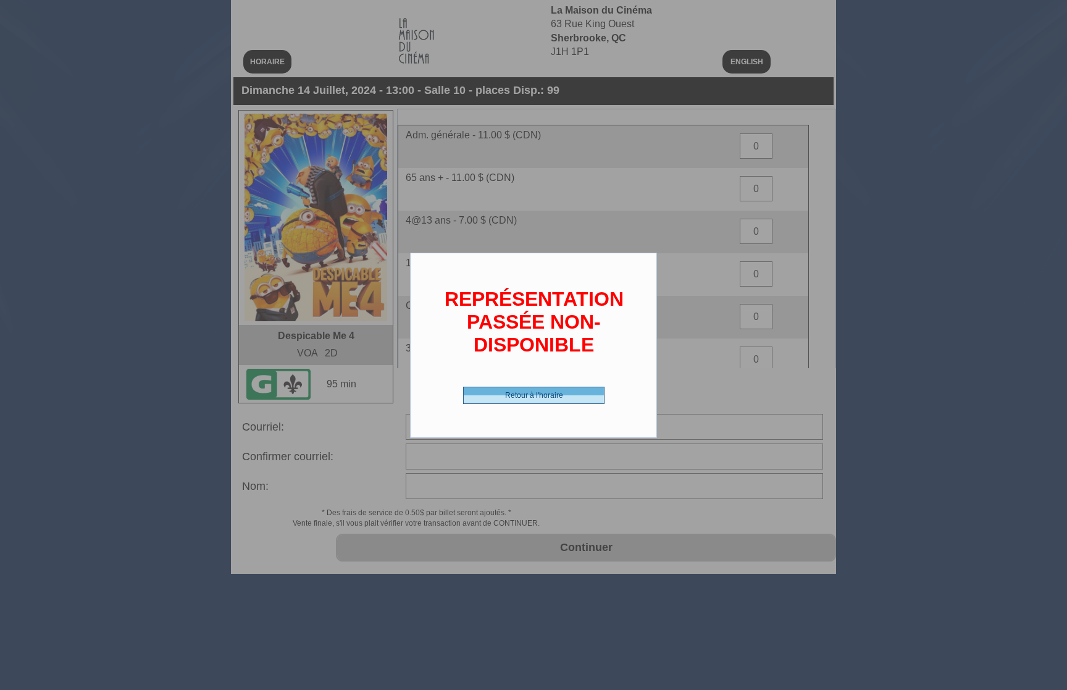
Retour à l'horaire (534, 395)
